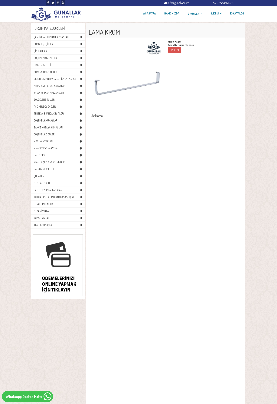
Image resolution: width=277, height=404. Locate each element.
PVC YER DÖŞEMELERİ (45, 106)
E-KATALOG (237, 13)
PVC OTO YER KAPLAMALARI (48, 190)
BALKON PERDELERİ (44, 169)
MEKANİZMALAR (42, 211)
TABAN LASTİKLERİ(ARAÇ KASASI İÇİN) (54, 197)
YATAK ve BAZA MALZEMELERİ (49, 92)
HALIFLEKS (39, 155)
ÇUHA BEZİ (39, 176)
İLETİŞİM (216, 13)
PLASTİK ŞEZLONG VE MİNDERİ (49, 162)
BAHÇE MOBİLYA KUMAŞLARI (48, 127)
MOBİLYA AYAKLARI (43, 141)
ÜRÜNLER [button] (195, 13)
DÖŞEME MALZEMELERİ (45, 57)
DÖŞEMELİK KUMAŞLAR (45, 120)
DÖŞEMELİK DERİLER (44, 134)
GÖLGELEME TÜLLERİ (44, 99)
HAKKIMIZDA (171, 13)
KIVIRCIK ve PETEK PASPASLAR (49, 85)
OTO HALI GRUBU (42, 183)
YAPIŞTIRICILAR (41, 217)
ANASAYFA (149, 13)
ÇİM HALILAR (40, 50)
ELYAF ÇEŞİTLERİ (42, 64)
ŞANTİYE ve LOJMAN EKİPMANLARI (51, 37)
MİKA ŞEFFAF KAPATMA (46, 148)
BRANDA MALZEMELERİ (45, 71)
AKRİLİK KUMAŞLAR (43, 224)
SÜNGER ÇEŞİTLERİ (43, 44)
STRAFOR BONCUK (43, 204)
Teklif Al (175, 49)
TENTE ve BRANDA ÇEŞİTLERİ (49, 113)
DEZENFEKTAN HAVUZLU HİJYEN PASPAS (55, 78)
